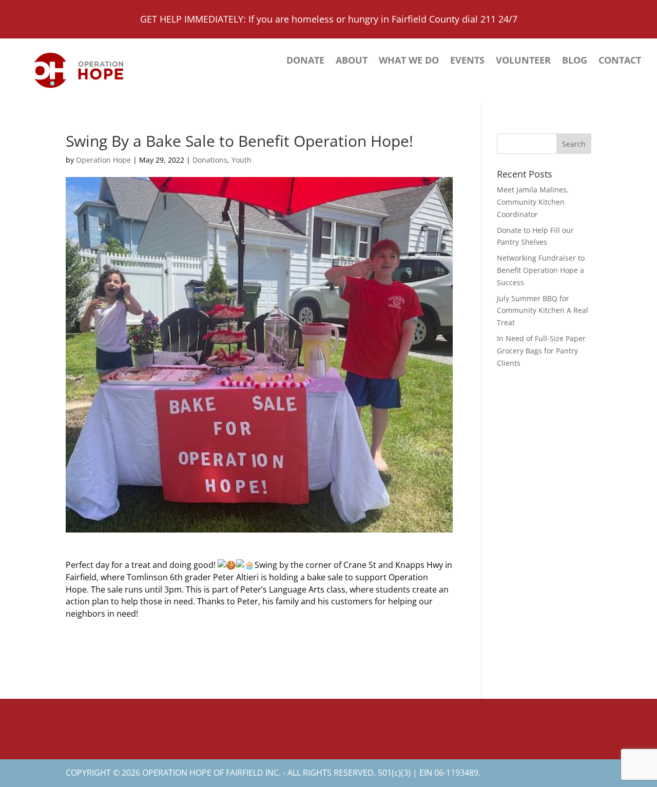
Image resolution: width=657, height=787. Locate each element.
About (352, 61)
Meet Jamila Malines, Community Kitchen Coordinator (533, 202)
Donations (209, 160)
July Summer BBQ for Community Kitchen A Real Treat (542, 310)
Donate (305, 61)
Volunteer (523, 61)
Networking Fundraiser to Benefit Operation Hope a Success (541, 270)
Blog (574, 61)
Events (467, 61)
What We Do (409, 61)
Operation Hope (103, 160)
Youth (241, 160)
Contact (619, 61)
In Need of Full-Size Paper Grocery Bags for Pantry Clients (541, 350)
